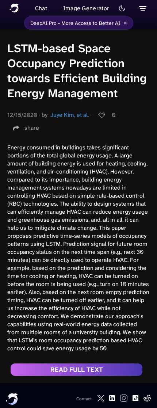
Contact (84, 399)
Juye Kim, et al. (69, 115)
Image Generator (86, 8)
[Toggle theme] (122, 8)
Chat (41, 8)
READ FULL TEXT (76, 369)
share (31, 127)
